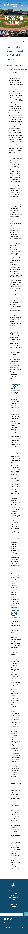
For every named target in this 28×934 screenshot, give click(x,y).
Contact (14, 909)
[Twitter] (8, 919)
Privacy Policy (14, 904)
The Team (14, 893)
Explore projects (14, 891)
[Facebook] (5, 919)
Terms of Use (14, 907)
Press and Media (14, 898)
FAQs (14, 900)
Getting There (14, 895)
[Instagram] (11, 919)
